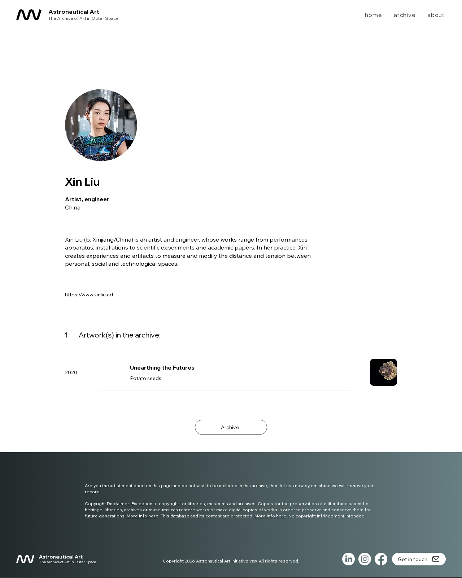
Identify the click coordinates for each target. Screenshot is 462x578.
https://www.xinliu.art (89, 294)
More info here (142, 516)
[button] (400, 15)
